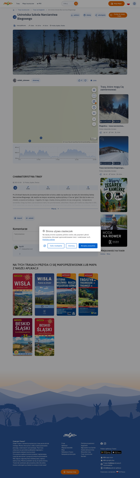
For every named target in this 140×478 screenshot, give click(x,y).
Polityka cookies (49, 240)
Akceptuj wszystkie (88, 246)
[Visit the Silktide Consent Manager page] (44, 246)
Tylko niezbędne (56, 246)
